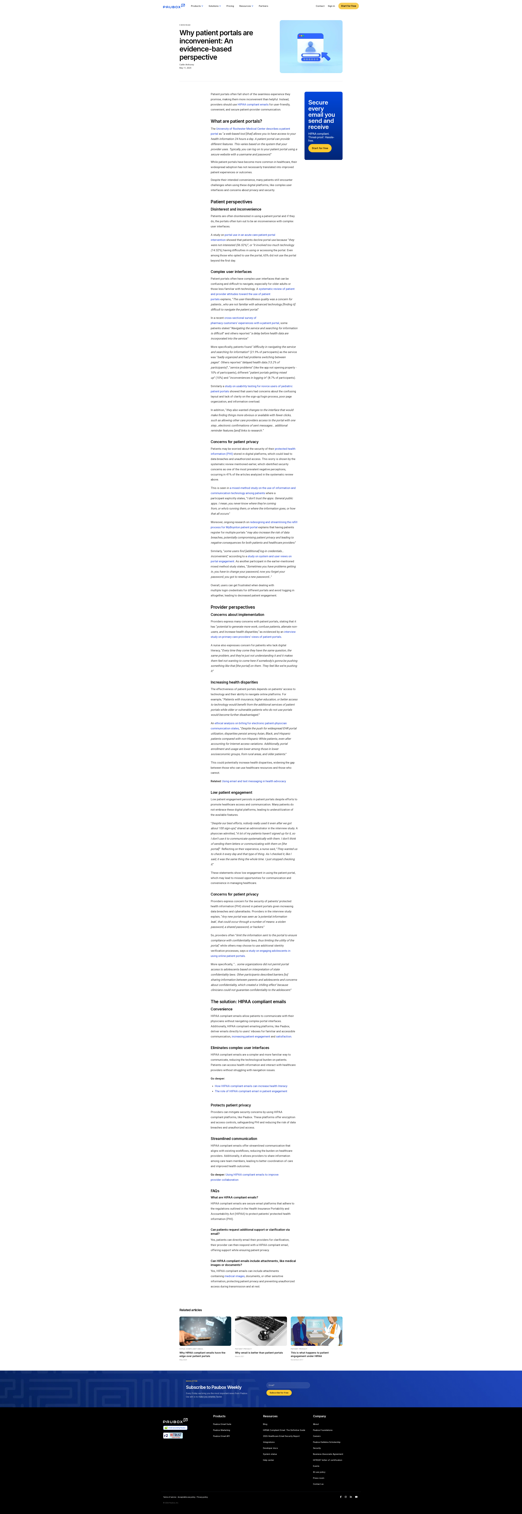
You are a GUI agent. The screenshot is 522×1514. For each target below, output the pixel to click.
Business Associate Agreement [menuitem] (328, 1454)
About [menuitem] (316, 1424)
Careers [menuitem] (317, 1436)
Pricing (230, 6)
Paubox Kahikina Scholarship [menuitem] (327, 1442)
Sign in (331, 6)
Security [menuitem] (317, 1448)
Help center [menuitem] (268, 1460)
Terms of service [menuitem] (169, 1497)
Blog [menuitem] (265, 1424)
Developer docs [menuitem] (270, 1448)
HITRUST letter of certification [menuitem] (327, 1460)
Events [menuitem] (316, 1466)
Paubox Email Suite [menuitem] (222, 1424)
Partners (263, 6)
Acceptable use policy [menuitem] (186, 1497)
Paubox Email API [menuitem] (221, 1436)
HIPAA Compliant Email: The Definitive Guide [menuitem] (284, 1430)
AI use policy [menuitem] (319, 1472)
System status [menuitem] (270, 1454)
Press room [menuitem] (318, 1478)
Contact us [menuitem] (318, 1484)
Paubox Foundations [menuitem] (323, 1430)
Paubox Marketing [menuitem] (221, 1430)
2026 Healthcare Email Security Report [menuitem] (281, 1436)
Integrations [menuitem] (269, 1442)
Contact (320, 6)
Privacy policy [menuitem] (202, 1497)
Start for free (348, 6)
